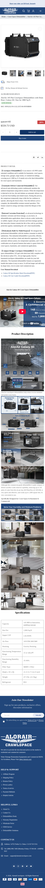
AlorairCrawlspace (10, 94)
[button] (5, 116)
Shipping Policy (8, 778)
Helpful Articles (8, 795)
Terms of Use (32, 720)
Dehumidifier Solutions (10, 830)
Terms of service (8, 788)
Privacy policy (7, 785)
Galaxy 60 (6, 276)
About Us (6, 809)
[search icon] (24, 11)
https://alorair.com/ (25, 759)
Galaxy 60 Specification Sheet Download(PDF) (19, 273)
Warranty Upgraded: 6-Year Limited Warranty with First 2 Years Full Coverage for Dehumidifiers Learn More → (21, 3)
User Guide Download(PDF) (20, 276)
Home (4, 17)
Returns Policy (8, 781)
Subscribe (38, 715)
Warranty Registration (10, 820)
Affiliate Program (8, 774)
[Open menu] (40, 11)
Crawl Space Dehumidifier (16, 17)
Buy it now (22, 138)
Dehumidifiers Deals (10, 816)
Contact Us (6, 813)
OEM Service (7, 827)
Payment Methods (9, 792)
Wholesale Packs (8, 823)
